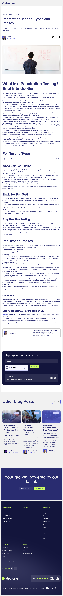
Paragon (45, 513)
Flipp (44, 533)
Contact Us (39, 488)
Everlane (45, 538)
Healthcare (5, 547)
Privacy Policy (28, 588)
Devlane (4, 314)
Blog (24, 550)
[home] (8, 3)
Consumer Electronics (7, 550)
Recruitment (5, 513)
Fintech (4, 559)
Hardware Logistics (7, 518)
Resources (25, 547)
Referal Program (27, 515)
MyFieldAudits (46, 521)
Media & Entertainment (8, 562)
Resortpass (45, 535)
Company (25, 510)
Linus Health (46, 515)
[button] (59, 3)
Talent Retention (6, 521)
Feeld (44, 524)
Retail (3, 556)
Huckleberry (46, 518)
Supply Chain (5, 553)
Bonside (45, 510)
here (48, 322)
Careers (25, 513)
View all (56, 402)
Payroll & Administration (8, 515)
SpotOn (44, 527)
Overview (4, 510)
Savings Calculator (27, 553)
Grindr (44, 530)
